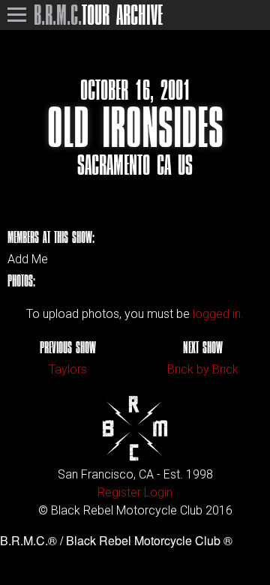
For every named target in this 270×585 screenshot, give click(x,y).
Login (158, 492)
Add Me (28, 260)
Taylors (68, 369)
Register (119, 492)
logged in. (218, 314)
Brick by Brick (202, 369)
